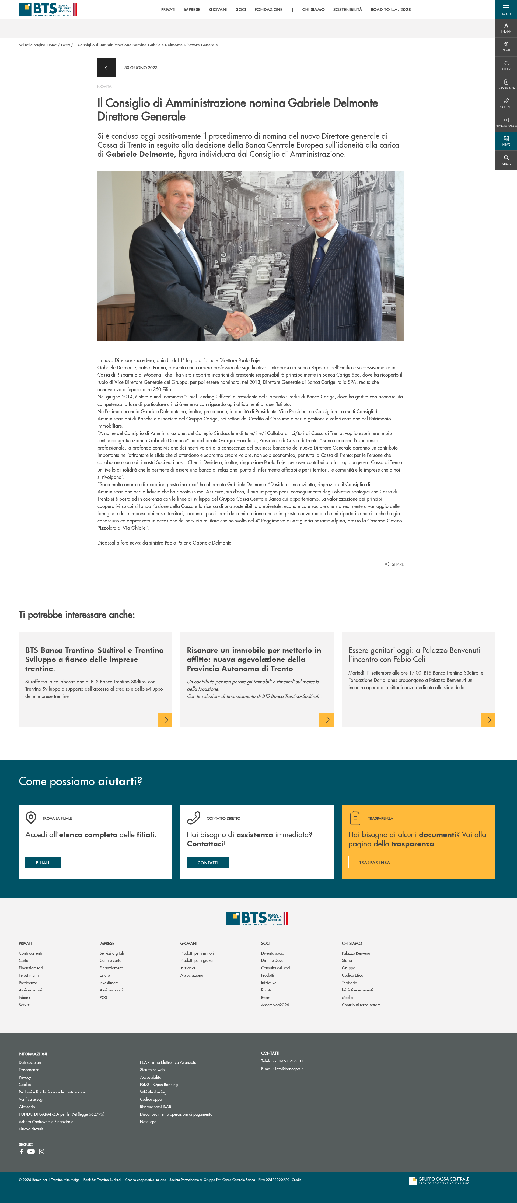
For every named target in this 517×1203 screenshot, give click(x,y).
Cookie (25, 1084)
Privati (25, 943)
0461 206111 (291, 1061)
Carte (23, 960)
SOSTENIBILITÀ (347, 9)
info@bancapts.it (289, 1068)
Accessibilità (150, 1077)
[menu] (286, 9)
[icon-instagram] (41, 1151)
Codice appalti (152, 1099)
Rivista (266, 989)
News (65, 44)
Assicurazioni (30, 989)
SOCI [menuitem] (241, 9)
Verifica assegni (32, 1099)
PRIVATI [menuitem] (168, 9)
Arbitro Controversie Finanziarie (66, 1121)
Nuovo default (31, 1128)
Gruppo (348, 967)
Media (347, 997)
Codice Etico (352, 975)
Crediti (296, 1179)
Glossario (47, 1106)
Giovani (188, 943)
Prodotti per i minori (197, 953)
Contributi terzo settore (361, 1004)
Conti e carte (110, 960)
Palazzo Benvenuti (357, 953)
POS (103, 997)
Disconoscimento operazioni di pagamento (196, 1114)
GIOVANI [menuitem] (218, 9)
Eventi (266, 997)
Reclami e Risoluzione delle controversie (52, 1092)
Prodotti (267, 975)
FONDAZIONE (269, 9)
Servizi (24, 1004)
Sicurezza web (152, 1069)
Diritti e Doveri (273, 960)
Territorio (349, 982)
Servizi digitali (112, 953)
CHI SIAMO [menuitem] (313, 9)
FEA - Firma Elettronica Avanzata (188, 1062)
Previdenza (28, 982)
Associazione (191, 975)
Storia (347, 960)
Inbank (24, 997)
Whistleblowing (153, 1092)
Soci (265, 943)
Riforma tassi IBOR (176, 1106)
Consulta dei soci (275, 967)
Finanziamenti (31, 967)
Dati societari (30, 1062)
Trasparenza (29, 1069)
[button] (506, 9)
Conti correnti (30, 953)
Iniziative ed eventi (357, 989)
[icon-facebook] (21, 1151)
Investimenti (29, 975)
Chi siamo (352, 943)
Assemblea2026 (275, 1004)
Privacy (45, 1077)
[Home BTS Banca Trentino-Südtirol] (48, 9)
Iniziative (187, 967)
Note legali (149, 1121)
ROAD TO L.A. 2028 (391, 9)
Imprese (107, 943)
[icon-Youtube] (31, 1151)
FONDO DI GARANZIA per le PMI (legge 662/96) (75, 1114)
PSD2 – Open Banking (179, 1084)
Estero (105, 975)
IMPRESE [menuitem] (192, 9)
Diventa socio (272, 953)
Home (52, 44)
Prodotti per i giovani (198, 960)
